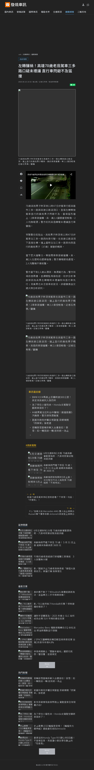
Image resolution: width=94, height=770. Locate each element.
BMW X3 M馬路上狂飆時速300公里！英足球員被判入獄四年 (52, 398)
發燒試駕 (21, 11)
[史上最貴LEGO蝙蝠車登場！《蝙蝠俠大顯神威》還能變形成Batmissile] (25, 729)
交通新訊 (57, 11)
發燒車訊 (26, 54)
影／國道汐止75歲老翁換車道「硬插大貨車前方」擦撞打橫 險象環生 (54, 570)
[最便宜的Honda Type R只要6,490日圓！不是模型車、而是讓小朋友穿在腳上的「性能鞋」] (25, 741)
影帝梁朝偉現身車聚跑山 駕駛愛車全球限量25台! (55, 703)
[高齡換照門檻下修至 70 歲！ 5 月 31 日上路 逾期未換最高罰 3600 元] (35, 468)
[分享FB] (21, 174)
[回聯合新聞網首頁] (7, 4)
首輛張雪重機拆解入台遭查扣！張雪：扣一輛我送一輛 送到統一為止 (50, 429)
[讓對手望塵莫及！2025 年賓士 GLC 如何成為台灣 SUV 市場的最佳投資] (25, 619)
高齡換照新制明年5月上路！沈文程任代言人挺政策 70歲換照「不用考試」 (58, 480)
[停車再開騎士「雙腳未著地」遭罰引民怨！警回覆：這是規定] (25, 655)
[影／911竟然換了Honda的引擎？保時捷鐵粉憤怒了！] (25, 607)
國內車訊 (9, 11)
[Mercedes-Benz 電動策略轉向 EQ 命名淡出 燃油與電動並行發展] (25, 631)
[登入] (83, 4)
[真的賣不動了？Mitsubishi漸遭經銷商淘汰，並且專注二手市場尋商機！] (25, 595)
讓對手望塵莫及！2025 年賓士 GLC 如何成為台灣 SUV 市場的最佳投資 (54, 617)
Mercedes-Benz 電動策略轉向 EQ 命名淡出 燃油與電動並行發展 (55, 629)
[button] (87, 4)
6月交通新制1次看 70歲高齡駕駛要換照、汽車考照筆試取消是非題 (58, 456)
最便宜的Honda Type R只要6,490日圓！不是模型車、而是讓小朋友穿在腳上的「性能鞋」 (54, 740)
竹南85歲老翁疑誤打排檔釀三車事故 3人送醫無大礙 (54, 558)
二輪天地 (81, 11)
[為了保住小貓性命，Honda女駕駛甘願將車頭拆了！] (25, 717)
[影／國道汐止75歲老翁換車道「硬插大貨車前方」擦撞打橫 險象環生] (25, 572)
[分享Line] (21, 181)
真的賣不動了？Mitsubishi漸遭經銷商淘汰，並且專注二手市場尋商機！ (54, 593)
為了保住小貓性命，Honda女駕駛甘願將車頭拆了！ (51, 406)
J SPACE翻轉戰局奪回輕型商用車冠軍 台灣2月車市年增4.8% (54, 641)
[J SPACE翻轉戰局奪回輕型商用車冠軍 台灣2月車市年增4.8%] (25, 643)
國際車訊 (33, 11)
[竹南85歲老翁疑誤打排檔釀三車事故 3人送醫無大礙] (25, 560)
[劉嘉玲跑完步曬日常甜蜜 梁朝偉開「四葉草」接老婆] (25, 693)
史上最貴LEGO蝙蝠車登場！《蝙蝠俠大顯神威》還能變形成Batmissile (54, 727)
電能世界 (45, 11)
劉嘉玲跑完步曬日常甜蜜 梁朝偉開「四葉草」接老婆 (50, 421)
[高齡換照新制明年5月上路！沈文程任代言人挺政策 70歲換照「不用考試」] (35, 480)
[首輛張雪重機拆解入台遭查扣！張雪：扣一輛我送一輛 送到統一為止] (25, 681)
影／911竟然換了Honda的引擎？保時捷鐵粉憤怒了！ (54, 605)
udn (20, 54)
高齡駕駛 (23, 59)
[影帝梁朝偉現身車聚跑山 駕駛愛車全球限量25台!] (25, 705)
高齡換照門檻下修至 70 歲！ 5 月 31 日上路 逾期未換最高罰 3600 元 (58, 468)
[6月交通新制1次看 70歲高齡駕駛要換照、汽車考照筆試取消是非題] (35, 456)
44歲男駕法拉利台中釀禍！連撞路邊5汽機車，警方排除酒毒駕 (52, 414)
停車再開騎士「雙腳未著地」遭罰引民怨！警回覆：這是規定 (53, 653)
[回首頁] (18, 4)
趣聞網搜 (69, 11)
